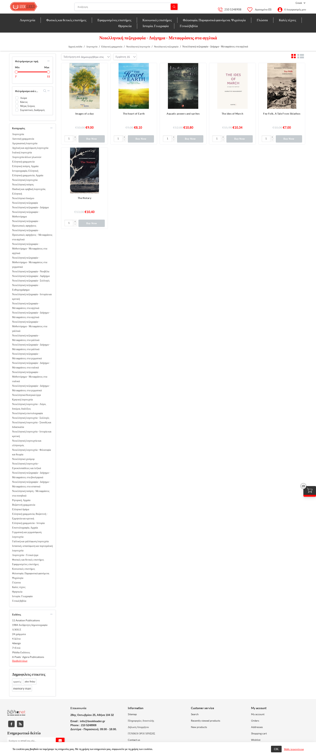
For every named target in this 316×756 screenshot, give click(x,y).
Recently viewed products (205, 720)
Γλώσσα (16, 582)
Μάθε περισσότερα (294, 749)
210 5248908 (232, 9)
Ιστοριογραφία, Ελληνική (25, 170)
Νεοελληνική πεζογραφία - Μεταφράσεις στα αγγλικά (25, 305)
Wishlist (255, 739)
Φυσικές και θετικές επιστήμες (28, 559)
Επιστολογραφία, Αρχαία (25, 527)
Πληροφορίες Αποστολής (141, 720)
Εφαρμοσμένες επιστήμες (25, 564)
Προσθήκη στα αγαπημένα (103, 75)
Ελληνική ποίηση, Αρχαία (25, 166)
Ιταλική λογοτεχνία (22, 152)
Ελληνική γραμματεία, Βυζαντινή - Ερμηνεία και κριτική (30, 516)
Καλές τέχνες (19, 587)
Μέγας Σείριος (27, 105)
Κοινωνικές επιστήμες (23, 568)
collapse (48, 60)
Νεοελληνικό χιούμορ (23, 459)
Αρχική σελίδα (75, 46)
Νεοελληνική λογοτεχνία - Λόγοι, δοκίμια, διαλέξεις (29, 406)
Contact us (134, 739)
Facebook (11, 724)
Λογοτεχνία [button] (27, 20)
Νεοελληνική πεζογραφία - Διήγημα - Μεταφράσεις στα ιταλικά (31, 365)
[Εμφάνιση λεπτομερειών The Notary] (84, 171)
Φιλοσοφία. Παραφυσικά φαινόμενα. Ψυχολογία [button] (214, 20)
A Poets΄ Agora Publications (28, 657)
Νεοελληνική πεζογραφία (25, 202)
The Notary (84, 198)
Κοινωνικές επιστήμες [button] (157, 20)
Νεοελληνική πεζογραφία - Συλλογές (31, 280)
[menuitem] (27, 20)
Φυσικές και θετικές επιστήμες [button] (66, 20)
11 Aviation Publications (26, 620)
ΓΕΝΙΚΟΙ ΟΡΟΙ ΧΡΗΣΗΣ (141, 733)
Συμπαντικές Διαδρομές (32, 110)
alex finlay (30, 681)
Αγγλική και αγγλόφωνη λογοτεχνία (30, 147)
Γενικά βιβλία (19, 600)
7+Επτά (16, 647)
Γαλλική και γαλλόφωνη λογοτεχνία (30, 541)
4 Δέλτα (16, 638)
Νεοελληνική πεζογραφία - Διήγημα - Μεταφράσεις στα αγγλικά (31, 315)
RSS (20, 724)
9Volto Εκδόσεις (21, 652)
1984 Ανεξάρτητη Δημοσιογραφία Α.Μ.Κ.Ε (29, 627)
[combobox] (92, 56)
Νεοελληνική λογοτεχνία (24, 179)
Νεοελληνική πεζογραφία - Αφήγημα (31, 276)
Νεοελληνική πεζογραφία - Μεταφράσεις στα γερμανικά (27, 356)
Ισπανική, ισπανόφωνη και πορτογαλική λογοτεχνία (32, 548)
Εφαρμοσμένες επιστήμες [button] (114, 20)
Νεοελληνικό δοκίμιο (23, 198)
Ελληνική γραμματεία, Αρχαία (27, 175)
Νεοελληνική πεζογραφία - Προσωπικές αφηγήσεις (25, 223)
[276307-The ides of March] (232, 86)
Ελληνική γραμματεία (23, 161)
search (44, 90)
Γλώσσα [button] (262, 20)
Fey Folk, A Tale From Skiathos (281, 113)
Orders (255, 720)
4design (16, 643)
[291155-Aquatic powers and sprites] (183, 86)
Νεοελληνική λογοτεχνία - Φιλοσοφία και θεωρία (31, 452)
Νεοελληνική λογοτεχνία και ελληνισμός (26, 443)
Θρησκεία (17, 591)
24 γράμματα (19, 634)
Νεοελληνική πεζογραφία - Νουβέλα (30, 271)
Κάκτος (24, 101)
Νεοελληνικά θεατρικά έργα (26, 394)
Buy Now (91, 138)
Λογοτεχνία (18, 134)
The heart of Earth (134, 113)
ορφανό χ (17, 681)
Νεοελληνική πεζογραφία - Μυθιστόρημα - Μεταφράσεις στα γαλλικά (29, 326)
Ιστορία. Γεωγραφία (22, 596)
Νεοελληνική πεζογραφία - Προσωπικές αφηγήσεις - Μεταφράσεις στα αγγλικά (32, 235)
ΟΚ (276, 749)
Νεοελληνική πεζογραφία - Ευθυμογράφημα (25, 287)
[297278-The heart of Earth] (134, 86)
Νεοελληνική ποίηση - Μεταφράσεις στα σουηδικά (31, 493)
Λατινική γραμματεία (23, 138)
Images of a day (84, 113)
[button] (75, 137)
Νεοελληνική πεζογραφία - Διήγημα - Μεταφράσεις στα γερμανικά (31, 388)
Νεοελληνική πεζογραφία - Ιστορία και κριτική (32, 296)
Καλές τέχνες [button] (287, 20)
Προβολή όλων (19, 660)
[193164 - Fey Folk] (282, 86)
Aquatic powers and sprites (183, 113)
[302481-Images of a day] (84, 86)
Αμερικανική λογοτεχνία (24, 143)
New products (199, 727)
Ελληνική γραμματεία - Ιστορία (28, 523)
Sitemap (132, 714)
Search (195, 714)
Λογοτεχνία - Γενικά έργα (25, 555)
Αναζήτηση (174, 7)
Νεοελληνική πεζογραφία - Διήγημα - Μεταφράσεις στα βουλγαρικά (31, 475)
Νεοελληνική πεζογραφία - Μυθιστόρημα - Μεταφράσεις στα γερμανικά (29, 262)
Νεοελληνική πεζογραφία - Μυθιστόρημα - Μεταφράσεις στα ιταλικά (29, 377)
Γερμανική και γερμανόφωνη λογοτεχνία (27, 534)
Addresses (257, 727)
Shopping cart (259, 733)
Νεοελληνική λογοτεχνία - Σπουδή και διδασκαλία (31, 424)
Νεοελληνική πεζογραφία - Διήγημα (30, 207)
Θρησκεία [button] (124, 26)
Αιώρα (23, 97)
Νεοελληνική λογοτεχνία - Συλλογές (30, 417)
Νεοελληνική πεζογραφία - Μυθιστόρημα (25, 214)
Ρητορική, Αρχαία (21, 500)
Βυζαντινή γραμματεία (23, 504)
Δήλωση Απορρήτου (138, 727)
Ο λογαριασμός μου (295, 9)
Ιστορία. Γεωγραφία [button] (156, 26)
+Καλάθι (103, 67)
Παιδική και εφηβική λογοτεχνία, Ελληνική (29, 191)
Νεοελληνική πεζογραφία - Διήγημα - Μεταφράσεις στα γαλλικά (31, 347)
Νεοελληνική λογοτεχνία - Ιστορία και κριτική (31, 434)
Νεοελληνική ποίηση (22, 184)
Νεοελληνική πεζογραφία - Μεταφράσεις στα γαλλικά (25, 337)
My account (257, 714)
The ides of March (232, 113)
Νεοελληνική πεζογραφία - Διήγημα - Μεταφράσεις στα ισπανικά (31, 484)
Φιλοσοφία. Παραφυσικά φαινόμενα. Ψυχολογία (31, 575)
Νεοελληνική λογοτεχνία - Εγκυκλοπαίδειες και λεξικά (26, 466)
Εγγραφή (60, 741)
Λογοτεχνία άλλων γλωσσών (26, 157)
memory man (22, 688)
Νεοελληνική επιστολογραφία (27, 413)
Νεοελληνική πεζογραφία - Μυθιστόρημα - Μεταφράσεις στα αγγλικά (29, 248)
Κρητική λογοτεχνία (22, 399)
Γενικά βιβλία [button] (189, 26)
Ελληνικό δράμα (20, 509)
